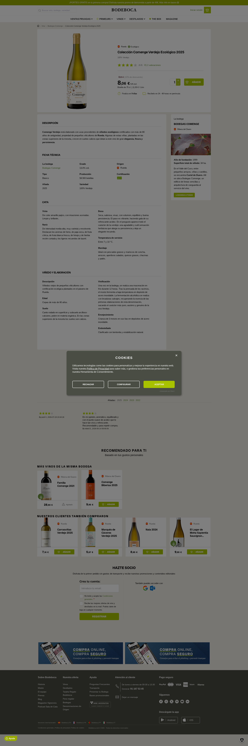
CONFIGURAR (124, 384)
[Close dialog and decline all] (176, 355)
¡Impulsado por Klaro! (167, 391)
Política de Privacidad (98, 368)
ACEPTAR (159, 384)
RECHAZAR (88, 384)
